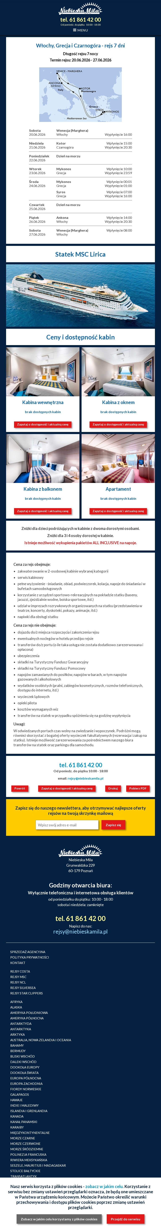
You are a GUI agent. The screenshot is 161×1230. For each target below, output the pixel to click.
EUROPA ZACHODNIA (26, 1083)
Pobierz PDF (138, 788)
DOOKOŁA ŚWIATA (24, 1073)
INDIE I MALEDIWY (24, 1105)
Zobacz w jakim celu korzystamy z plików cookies (59, 1219)
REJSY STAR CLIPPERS (26, 993)
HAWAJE (16, 1100)
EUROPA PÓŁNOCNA (25, 1078)
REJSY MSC (18, 977)
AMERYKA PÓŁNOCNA (27, 1018)
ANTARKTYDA (20, 1023)
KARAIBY (17, 1127)
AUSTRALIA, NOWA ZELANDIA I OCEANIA (40, 1040)
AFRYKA (16, 1002)
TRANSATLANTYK (23, 1176)
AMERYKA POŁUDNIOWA (29, 1013)
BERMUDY (18, 1051)
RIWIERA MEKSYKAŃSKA (28, 1160)
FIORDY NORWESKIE (25, 1089)
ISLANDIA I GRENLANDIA (28, 1111)
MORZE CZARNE (22, 1138)
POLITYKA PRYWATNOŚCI (29, 957)
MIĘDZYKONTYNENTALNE (30, 1133)
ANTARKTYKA (20, 1029)
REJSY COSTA (20, 971)
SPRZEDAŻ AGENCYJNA (27, 952)
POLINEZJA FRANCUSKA (28, 1154)
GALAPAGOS (19, 1094)
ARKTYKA (17, 1034)
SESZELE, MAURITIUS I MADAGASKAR (38, 1165)
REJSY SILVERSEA (23, 988)
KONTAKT (17, 963)
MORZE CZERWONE (25, 1143)
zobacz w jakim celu (104, 1186)
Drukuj (113, 788)
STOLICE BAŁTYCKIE (25, 1171)
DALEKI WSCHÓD (23, 1062)
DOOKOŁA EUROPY (24, 1067)
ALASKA (16, 1007)
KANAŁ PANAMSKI (23, 1122)
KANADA (16, 1116)
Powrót (19, 788)
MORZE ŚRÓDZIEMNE (26, 1149)
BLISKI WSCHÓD (22, 1056)
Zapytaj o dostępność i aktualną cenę (42, 424)
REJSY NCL (18, 982)
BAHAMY (17, 1045)
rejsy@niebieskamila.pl (85, 778)
